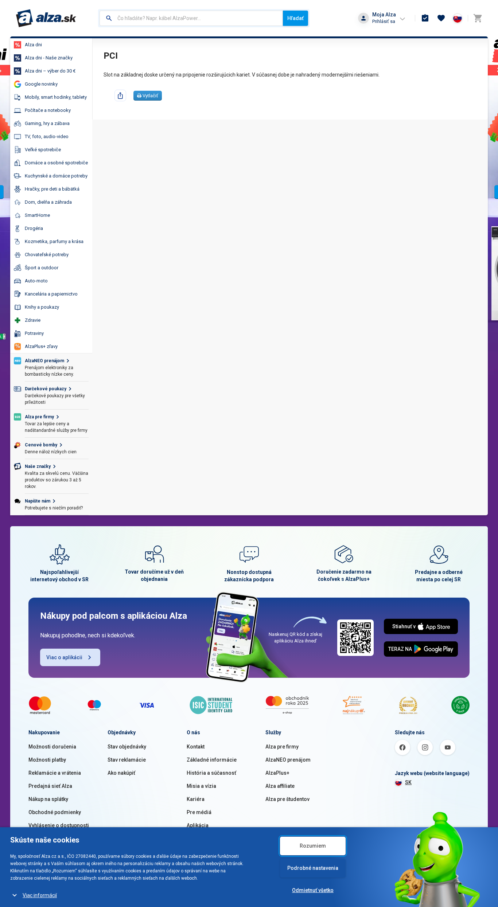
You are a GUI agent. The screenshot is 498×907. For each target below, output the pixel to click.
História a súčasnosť (211, 773)
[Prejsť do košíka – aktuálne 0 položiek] (477, 18)
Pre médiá (199, 812)
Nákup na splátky (48, 799)
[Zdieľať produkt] (120, 95)
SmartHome (37, 215)
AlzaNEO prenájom (288, 760)
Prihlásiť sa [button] (383, 21)
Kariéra (196, 799)
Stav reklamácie (127, 760)
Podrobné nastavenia (312, 868)
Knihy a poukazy (42, 307)
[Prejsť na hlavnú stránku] (46, 18)
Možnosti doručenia (52, 747)
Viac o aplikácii (64, 657)
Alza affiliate (280, 786)
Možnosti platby (47, 760)
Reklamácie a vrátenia (54, 773)
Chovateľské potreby (47, 254)
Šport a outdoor (41, 267)
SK (408, 782)
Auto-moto (36, 281)
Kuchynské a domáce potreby (56, 176)
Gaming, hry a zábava (47, 123)
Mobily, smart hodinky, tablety (56, 97)
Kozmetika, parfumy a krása (54, 241)
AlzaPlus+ (277, 773)
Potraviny (34, 333)
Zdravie (32, 320)
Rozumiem (313, 846)
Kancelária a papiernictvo (51, 294)
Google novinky (41, 84)
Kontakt (196, 747)
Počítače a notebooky (48, 110)
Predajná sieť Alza (50, 786)
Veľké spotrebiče (43, 149)
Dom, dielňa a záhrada (48, 202)
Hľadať (295, 18)
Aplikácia (198, 825)
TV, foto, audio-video (47, 136)
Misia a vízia (201, 786)
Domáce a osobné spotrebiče (56, 162)
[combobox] (191, 18)
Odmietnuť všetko (313, 890)
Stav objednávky (127, 747)
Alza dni (33, 44)
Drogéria (34, 228)
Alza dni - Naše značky (49, 57)
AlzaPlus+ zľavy (41, 346)
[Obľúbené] (441, 18)
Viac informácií (40, 895)
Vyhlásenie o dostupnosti (58, 825)
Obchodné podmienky (54, 812)
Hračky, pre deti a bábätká (52, 189)
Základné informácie (212, 760)
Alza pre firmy (282, 747)
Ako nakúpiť (121, 773)
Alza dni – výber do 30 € (50, 71)
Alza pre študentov (287, 799)
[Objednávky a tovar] (425, 18)
